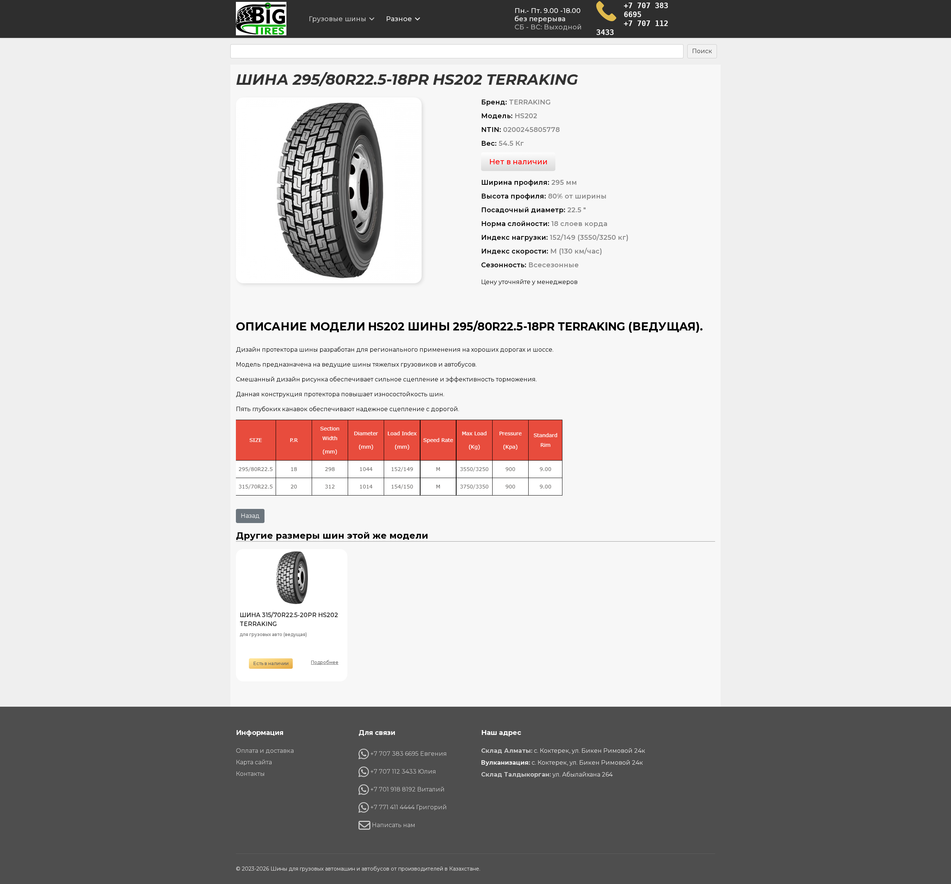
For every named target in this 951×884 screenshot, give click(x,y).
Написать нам (392, 825)
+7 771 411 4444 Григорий (408, 807)
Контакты (250, 774)
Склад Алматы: (506, 750)
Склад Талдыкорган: (516, 774)
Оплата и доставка (265, 751)
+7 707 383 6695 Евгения (408, 753)
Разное (399, 19)
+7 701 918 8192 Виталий (407, 789)
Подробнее (324, 662)
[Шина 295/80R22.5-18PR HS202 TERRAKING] (353, 190)
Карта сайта (254, 762)
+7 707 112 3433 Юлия (402, 771)
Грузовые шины (337, 19)
